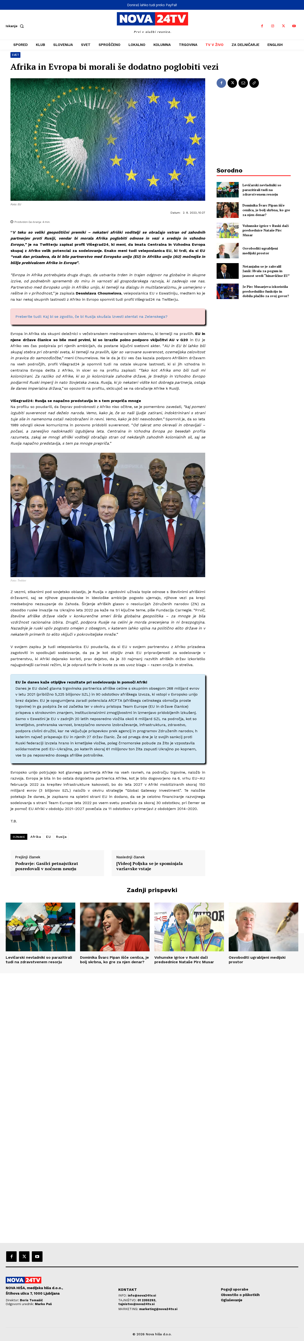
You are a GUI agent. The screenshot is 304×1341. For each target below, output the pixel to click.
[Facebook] (262, 26)
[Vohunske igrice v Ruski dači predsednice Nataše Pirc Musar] (228, 230)
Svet (15, 55)
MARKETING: (128, 1309)
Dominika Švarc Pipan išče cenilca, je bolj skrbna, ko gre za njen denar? (266, 210)
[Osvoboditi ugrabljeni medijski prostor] (228, 250)
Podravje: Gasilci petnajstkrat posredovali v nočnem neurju (46, 866)
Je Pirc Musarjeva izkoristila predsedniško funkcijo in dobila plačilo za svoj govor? (265, 291)
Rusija (61, 837)
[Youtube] (294, 26)
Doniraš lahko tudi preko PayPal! (152, 5)
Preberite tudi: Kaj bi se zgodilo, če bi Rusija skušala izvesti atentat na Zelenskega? (91, 316)
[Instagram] (273, 26)
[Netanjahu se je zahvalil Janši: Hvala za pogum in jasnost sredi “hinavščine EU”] (228, 271)
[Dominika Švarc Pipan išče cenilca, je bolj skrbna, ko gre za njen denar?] (228, 210)
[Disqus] (152, 1037)
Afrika (35, 837)
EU (48, 837)
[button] (16, 26)
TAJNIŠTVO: (128, 1300)
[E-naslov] (243, 83)
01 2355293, (147, 1300)
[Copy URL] (254, 83)
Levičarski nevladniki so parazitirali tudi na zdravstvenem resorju (261, 189)
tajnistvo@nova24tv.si (136, 1304)
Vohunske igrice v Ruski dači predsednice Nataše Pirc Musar (265, 230)
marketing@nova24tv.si (158, 1309)
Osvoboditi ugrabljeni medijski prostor (260, 250)
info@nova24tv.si (142, 1295)
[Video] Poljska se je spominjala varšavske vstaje (149, 866)
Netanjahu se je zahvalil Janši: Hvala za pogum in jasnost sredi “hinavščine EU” (266, 271)
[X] (283, 26)
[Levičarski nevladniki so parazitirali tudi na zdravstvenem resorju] (228, 189)
